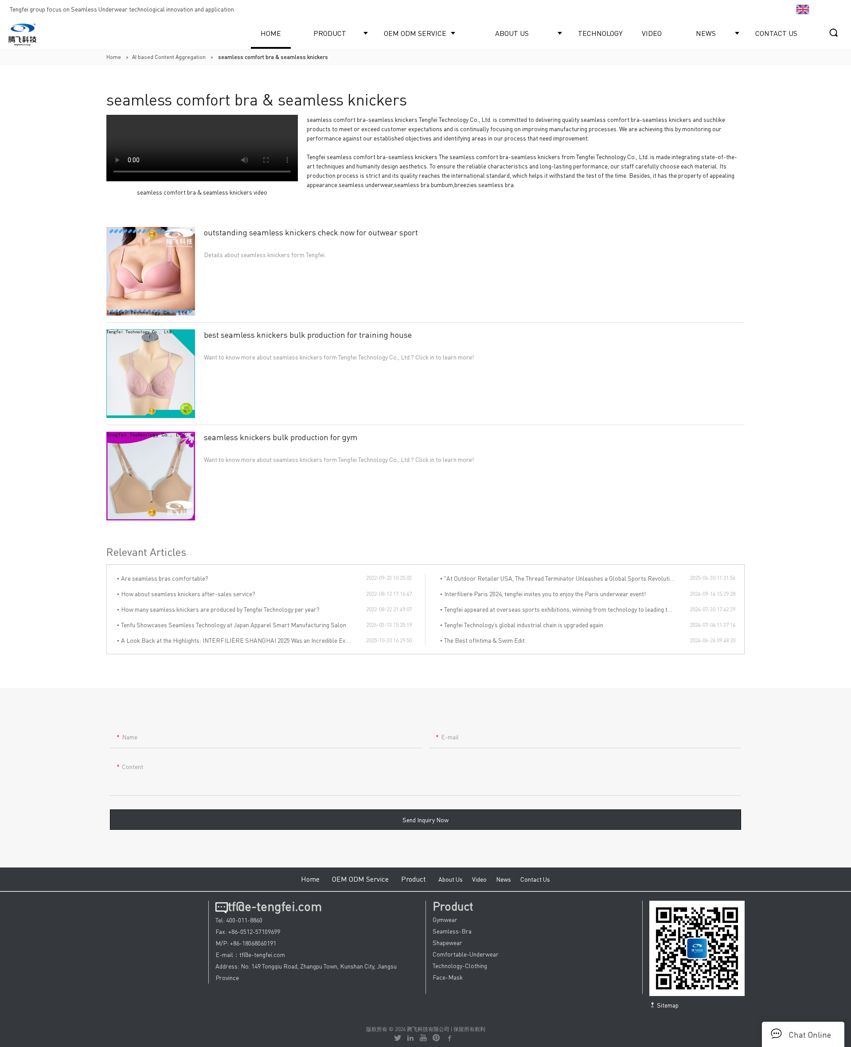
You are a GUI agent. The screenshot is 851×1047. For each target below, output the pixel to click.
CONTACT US (776, 33)
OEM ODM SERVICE (415, 33)
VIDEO (652, 33)
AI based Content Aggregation (169, 57)
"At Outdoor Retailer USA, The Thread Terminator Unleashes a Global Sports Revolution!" (562, 578)
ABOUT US (512, 33)
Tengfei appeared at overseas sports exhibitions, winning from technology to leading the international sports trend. (567, 609)
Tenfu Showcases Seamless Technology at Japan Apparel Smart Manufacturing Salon (233, 625)
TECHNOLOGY (600, 33)
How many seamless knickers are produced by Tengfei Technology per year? (220, 609)
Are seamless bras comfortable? (164, 578)
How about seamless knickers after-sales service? (188, 594)
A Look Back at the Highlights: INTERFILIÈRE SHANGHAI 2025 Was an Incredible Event (237, 640)
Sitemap (667, 1005)
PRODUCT (329, 33)
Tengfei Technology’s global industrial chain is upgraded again (523, 625)
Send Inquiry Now (425, 820)
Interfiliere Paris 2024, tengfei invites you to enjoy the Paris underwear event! (545, 594)
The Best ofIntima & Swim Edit (484, 640)
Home (113, 57)
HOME (271, 33)
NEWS (706, 33)
